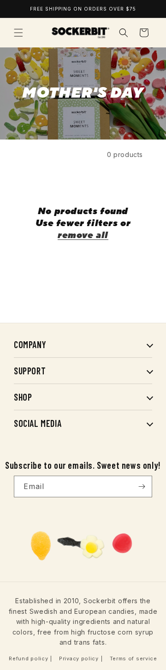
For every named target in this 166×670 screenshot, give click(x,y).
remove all (83, 235)
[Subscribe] (141, 486)
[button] (18, 33)
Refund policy (28, 658)
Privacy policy (79, 658)
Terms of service (133, 658)
